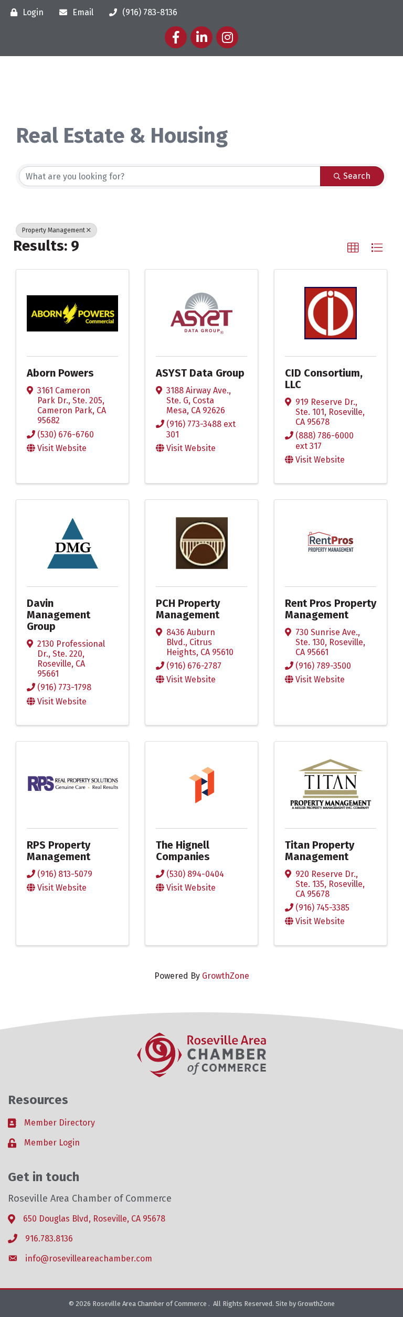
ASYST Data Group (200, 373)
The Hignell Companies (183, 851)
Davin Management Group (58, 615)
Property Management (53, 230)
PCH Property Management (188, 609)
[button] (353, 248)
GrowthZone (225, 976)
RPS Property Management (58, 851)
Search (356, 176)
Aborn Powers (60, 373)
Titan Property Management (319, 851)
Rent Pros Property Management (330, 609)
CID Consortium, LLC (324, 379)
